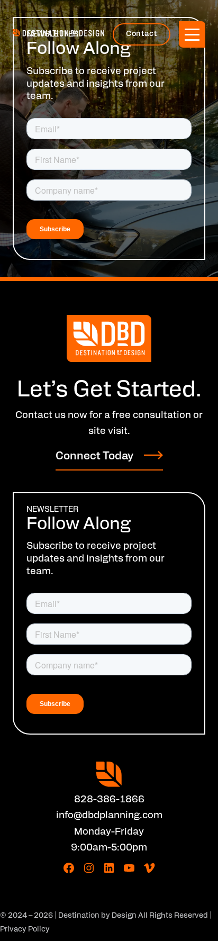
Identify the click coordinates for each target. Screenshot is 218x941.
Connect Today (94, 456)
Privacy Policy (25, 930)
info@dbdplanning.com (109, 816)
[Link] (109, 338)
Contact (141, 34)
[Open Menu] (192, 34)
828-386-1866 (109, 800)
